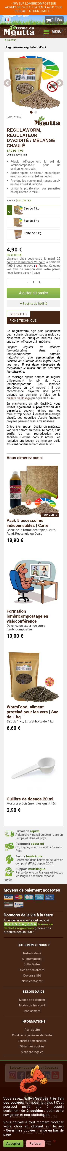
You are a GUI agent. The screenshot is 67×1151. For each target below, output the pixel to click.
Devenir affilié (32, 975)
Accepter (13, 1144)
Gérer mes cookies (32, 1046)
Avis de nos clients (32, 970)
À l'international (32, 959)
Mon (32, 1011)
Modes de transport (32, 1005)
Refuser (35, 1144)
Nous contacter (32, 981)
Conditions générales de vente (32, 1035)
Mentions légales (32, 1052)
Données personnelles (32, 1041)
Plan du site (32, 1029)
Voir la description (17, 154)
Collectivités (32, 964)
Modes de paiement (32, 1000)
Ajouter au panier (33, 293)
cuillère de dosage (19, 398)
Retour (11, 40)
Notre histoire (32, 953)
